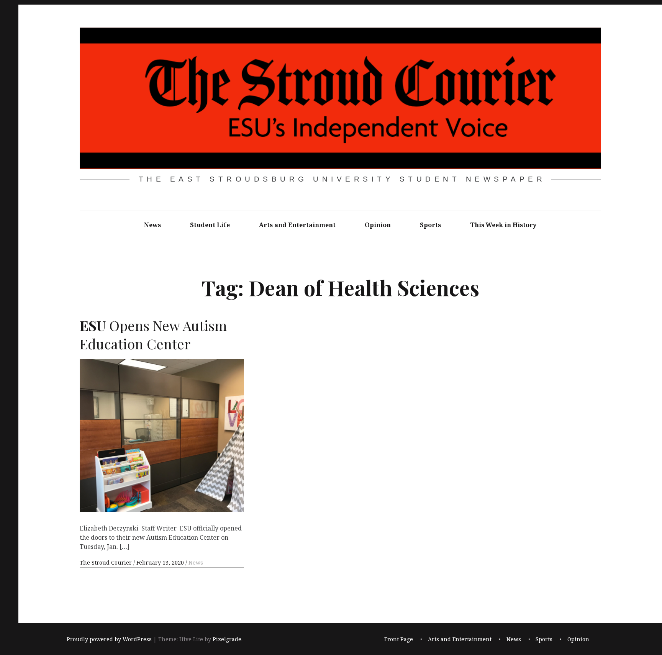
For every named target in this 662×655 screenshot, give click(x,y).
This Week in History (503, 225)
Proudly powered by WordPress (109, 639)
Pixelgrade (227, 639)
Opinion (378, 225)
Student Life (210, 225)
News (152, 225)
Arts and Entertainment (297, 225)
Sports (430, 225)
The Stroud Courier (106, 562)
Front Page (398, 639)
